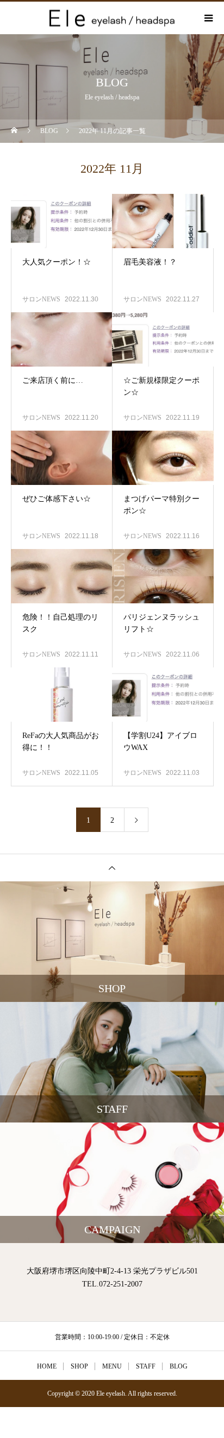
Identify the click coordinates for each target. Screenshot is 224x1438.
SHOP (79, 1366)
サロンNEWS (41, 299)
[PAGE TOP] (112, 867)
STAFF (145, 1366)
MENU (112, 1366)
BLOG (179, 1366)
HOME (47, 1366)
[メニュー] (207, 18)
